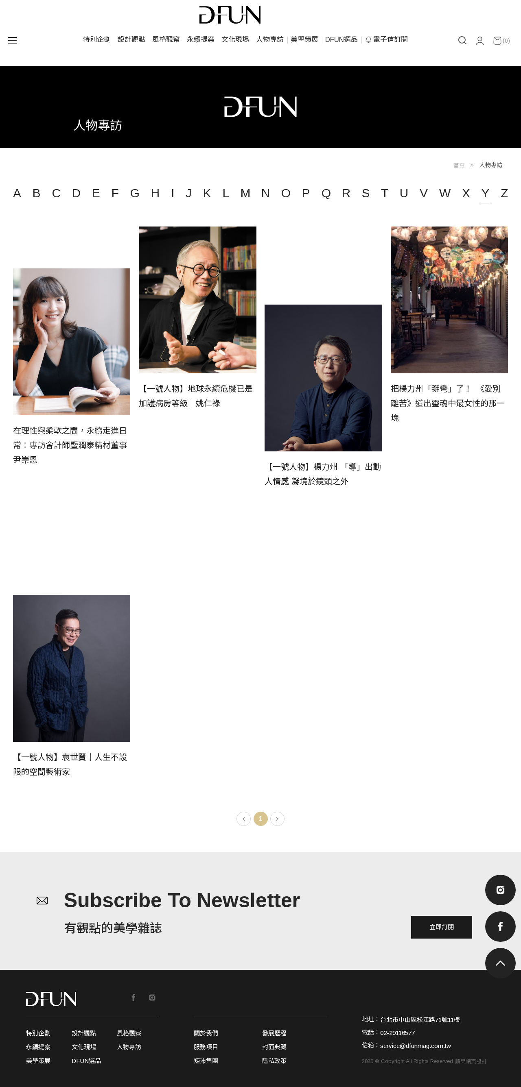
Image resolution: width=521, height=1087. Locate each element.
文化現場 (235, 40)
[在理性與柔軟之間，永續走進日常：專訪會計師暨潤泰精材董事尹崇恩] (71, 378)
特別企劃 (97, 40)
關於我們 (206, 1033)
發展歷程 (274, 1033)
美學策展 (304, 40)
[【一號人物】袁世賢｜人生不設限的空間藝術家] (71, 687)
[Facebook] (500, 926)
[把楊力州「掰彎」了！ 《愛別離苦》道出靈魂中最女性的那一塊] (449, 358)
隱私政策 (274, 1060)
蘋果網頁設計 (471, 1062)
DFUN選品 (341, 40)
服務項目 (206, 1046)
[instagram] (500, 890)
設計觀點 (131, 40)
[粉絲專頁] (133, 998)
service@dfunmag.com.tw (415, 1045)
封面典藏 (274, 1046)
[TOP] (500, 963)
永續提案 (201, 40)
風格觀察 (166, 40)
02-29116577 (397, 1032)
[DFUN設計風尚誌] (51, 999)
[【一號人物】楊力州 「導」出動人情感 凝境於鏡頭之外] (323, 397)
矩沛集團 (206, 1060)
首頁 (459, 165)
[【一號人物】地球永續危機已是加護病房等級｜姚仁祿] (197, 358)
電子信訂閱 (390, 40)
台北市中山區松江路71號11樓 (420, 1019)
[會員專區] (479, 40)
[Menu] (12, 40)
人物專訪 (270, 40)
